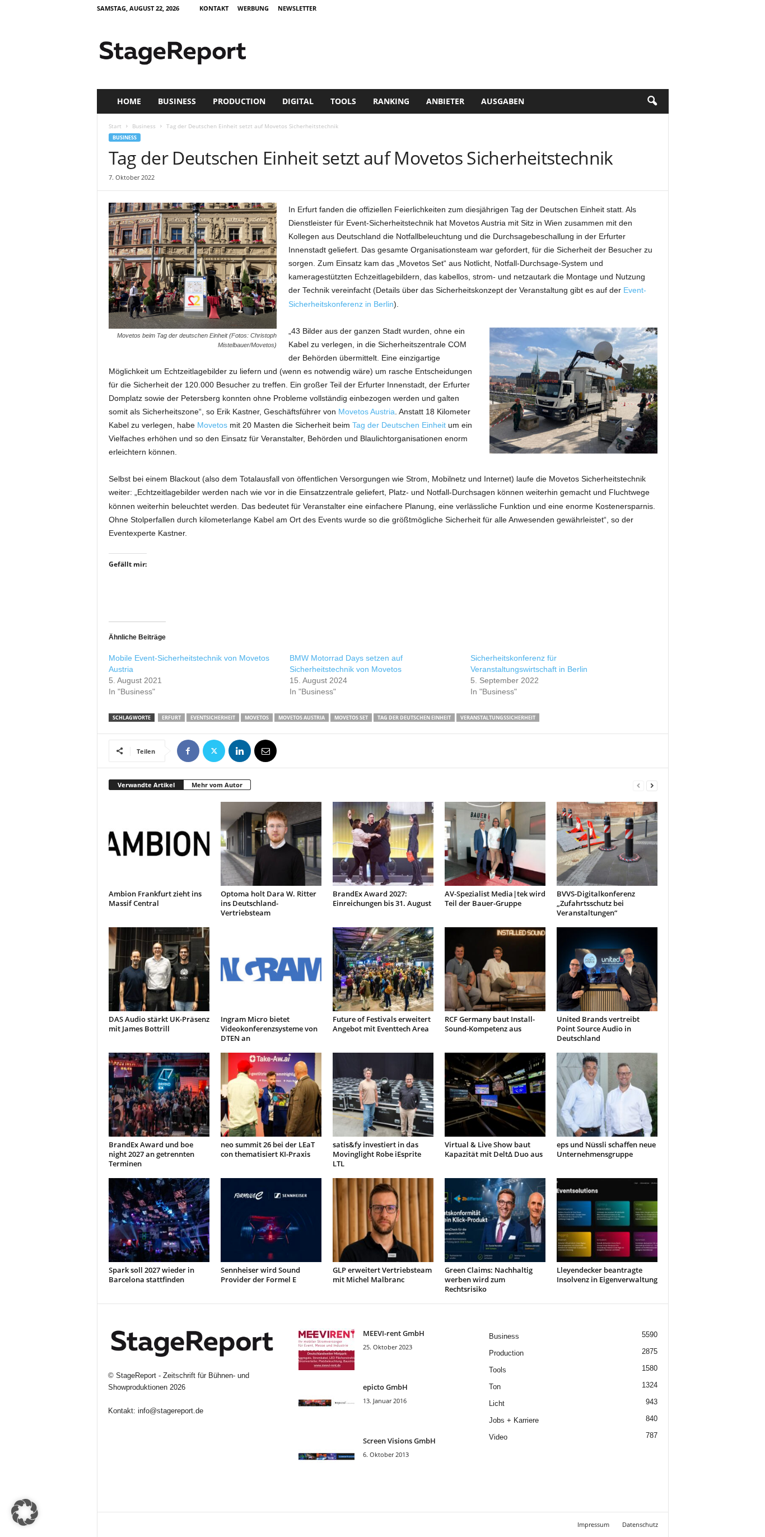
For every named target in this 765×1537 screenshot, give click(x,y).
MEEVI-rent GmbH (394, 1333)
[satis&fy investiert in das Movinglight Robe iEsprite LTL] (383, 1095)
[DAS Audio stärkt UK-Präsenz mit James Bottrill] (159, 969)
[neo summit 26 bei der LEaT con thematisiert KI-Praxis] (271, 1095)
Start (115, 126)
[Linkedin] (239, 751)
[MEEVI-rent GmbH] (326, 1349)
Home (129, 101)
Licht (497, 1403)
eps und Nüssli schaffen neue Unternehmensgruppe (606, 1149)
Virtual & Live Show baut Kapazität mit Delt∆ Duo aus (494, 1149)
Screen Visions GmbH (399, 1441)
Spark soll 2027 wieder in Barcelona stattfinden (151, 1274)
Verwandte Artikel (146, 785)
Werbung (253, 8)
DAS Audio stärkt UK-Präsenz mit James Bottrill (159, 1024)
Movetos (212, 425)
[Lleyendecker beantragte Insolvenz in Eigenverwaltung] (607, 1220)
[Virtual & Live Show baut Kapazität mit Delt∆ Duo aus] (495, 1095)
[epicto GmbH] (326, 1403)
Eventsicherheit (212, 717)
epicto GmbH (385, 1387)
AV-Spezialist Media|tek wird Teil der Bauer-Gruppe (495, 898)
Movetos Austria (366, 411)
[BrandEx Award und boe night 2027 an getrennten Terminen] (159, 1095)
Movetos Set (351, 717)
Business (177, 101)
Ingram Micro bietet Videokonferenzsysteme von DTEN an (269, 1028)
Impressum (593, 1524)
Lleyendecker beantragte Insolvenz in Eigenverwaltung (607, 1274)
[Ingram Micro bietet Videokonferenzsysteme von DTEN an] (271, 969)
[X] (214, 751)
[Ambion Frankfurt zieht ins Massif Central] (159, 844)
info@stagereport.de (170, 1411)
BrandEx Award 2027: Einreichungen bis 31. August (382, 898)
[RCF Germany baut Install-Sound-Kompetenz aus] (495, 969)
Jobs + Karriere (514, 1420)
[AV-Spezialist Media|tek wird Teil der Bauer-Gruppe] (495, 844)
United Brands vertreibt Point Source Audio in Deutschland (598, 1028)
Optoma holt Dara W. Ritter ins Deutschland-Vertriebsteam (268, 903)
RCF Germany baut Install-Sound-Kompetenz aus (490, 1024)
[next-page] (651, 785)
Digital (298, 101)
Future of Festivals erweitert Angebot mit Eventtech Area (382, 1024)
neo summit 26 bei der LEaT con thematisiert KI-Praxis (268, 1149)
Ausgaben (502, 101)
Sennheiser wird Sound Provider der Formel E (260, 1274)
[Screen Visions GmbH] (326, 1457)
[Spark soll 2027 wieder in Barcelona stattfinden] (159, 1220)
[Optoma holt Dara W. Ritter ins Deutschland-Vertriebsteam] (271, 844)
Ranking (391, 101)
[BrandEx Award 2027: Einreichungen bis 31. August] (383, 844)
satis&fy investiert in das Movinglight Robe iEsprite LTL (377, 1154)
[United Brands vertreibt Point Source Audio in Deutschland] (607, 969)
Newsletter (297, 8)
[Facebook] (188, 751)
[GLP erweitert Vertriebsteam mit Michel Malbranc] (383, 1220)
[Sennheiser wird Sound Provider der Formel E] (271, 1220)
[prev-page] (638, 785)
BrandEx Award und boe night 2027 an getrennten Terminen (151, 1154)
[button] (652, 101)
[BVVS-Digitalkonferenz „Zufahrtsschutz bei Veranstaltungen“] (607, 844)
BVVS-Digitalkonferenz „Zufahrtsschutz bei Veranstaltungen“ (596, 903)
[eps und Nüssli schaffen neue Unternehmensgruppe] (607, 1095)
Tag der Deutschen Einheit (399, 425)
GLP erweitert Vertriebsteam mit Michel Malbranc (382, 1274)
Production (239, 101)
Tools (343, 101)
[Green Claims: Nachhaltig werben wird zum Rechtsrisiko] (495, 1220)
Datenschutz (640, 1524)
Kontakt (213, 8)
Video (498, 1437)
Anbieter (445, 101)
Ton (495, 1386)
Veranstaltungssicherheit (497, 717)
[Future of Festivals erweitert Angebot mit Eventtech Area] (383, 969)
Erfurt (171, 717)
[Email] (265, 751)
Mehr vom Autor (217, 785)
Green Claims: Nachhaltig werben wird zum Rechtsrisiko (489, 1279)
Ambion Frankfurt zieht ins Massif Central (155, 898)
